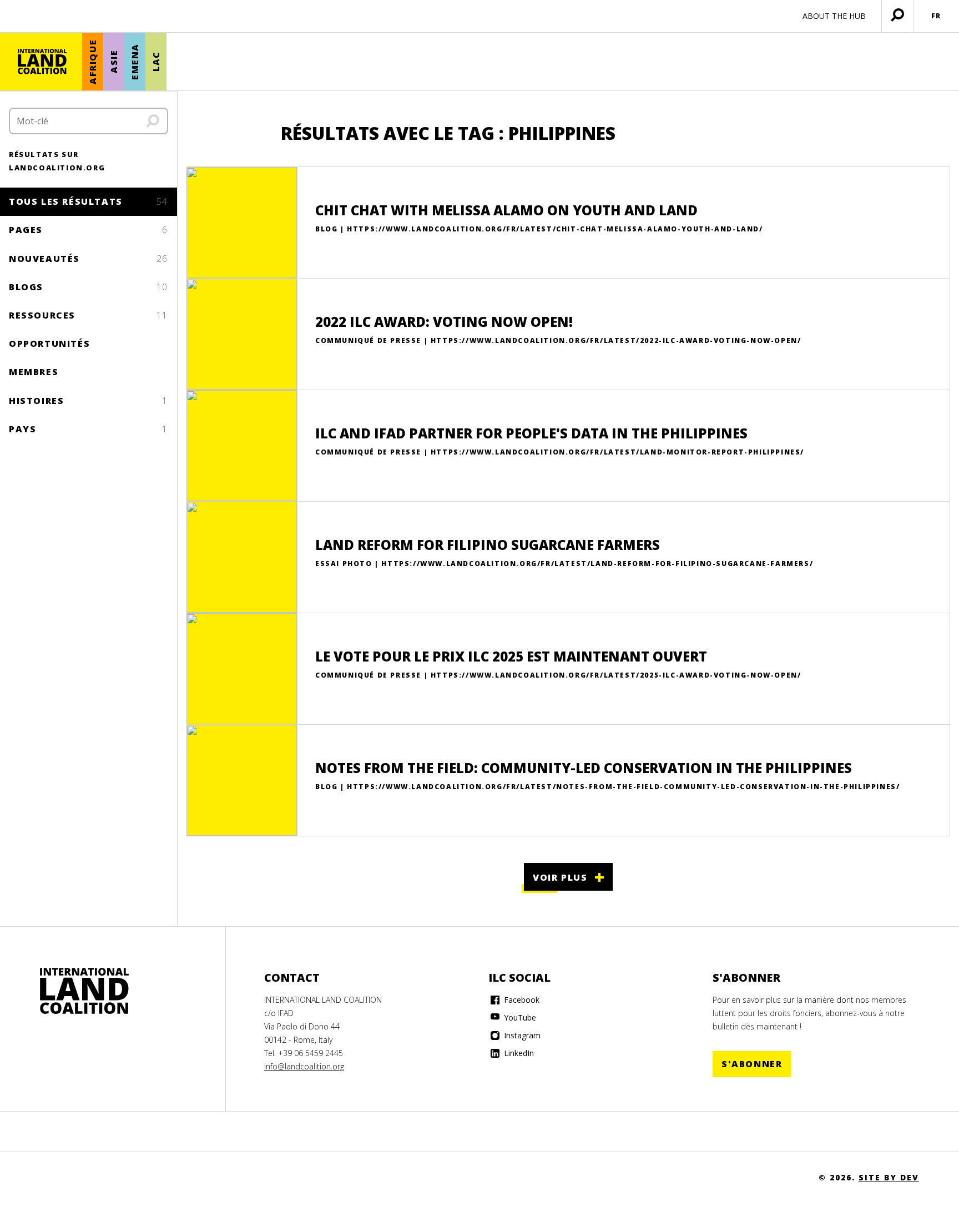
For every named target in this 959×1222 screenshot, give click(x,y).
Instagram (521, 1035)
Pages (88, 230)
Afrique (93, 61)
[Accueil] (42, 61)
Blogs (88, 287)
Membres (33, 372)
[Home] (84, 991)
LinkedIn (518, 1053)
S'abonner (751, 1064)
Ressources (88, 315)
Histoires (88, 401)
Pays (88, 429)
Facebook (520, 999)
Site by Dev (889, 1177)
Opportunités (49, 343)
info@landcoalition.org (304, 1066)
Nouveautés (88, 259)
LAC (156, 62)
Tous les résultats (88, 201)
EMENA (135, 61)
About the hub (834, 16)
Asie (114, 61)
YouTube (519, 1017)
